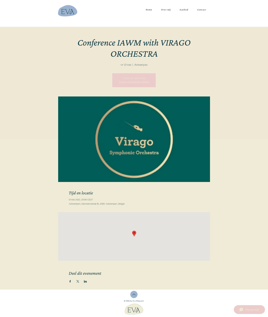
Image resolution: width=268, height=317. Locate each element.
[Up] (134, 294)
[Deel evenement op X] (77, 281)
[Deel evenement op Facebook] (70, 281)
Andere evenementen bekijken (134, 82)
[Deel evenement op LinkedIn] (85, 281)
